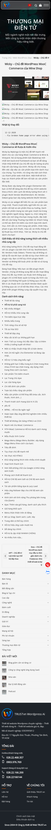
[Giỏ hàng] (40, 5)
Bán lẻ (5, 583)
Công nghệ (7, 602)
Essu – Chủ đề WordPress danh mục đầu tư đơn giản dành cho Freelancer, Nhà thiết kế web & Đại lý (35, 556)
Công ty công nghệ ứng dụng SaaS (24, 670)
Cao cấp (5, 598)
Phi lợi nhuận (8, 635)
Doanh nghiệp (8, 616)
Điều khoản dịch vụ (25, 819)
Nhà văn (12, 677)
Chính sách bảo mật (25, 816)
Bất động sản (8, 588)
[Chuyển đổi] (48, 583)
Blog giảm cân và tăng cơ (19, 662)
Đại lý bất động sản (17, 684)
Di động (5, 612)
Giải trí (5, 621)
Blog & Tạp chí (8, 593)
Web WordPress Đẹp (22, 58)
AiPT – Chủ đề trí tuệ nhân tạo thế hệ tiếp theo (15, 556)
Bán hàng (6, 579)
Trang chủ (6, 58)
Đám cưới (6, 607)
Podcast (12, 691)
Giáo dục (6, 626)
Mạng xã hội (7, 631)
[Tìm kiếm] (35, 5)
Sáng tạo (6, 640)
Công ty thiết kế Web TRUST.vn (32, 825)
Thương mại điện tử (11, 645)
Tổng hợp (6, 650)
